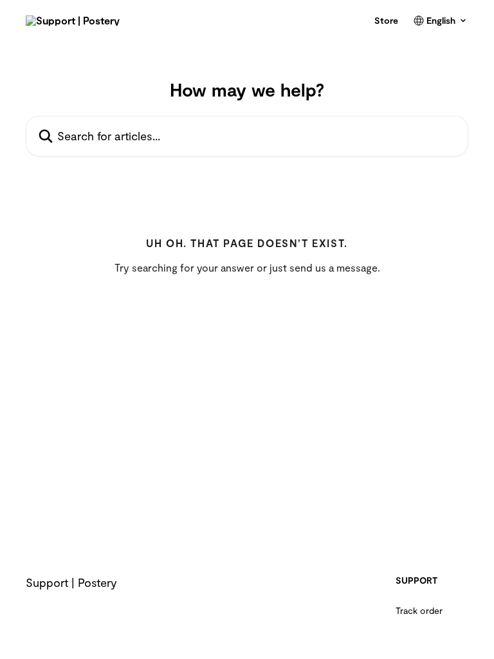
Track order (419, 610)
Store (386, 20)
